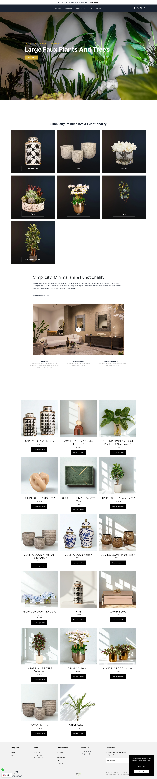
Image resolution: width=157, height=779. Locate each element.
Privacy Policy (38, 755)
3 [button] (79, 112)
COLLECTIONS (80, 8)
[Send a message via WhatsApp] (3, 770)
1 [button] (75, 112)
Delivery (13, 752)
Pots (78, 168)
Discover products (39, 449)
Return (13, 755)
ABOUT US (68, 8)
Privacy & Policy (141, 766)
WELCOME (58, 8)
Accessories (33, 168)
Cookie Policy (38, 752)
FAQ (90, 8)
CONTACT (99, 8)
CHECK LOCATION (94, 2)
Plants (33, 214)
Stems (124, 214)
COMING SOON (16, 8)
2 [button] (77, 112)
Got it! (141, 771)
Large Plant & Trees (33, 259)
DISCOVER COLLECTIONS (41, 295)
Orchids (78, 214)
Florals (124, 168)
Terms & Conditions (40, 758)
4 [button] (81, 112)
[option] (78, 64)
